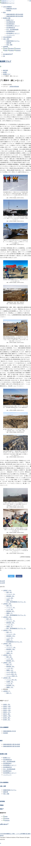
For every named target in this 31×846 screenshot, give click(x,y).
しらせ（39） (10, 598)
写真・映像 (9, 44)
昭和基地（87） (10, 611)
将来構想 (8, 10)
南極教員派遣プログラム (12, 41)
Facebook (19, 576)
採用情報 (5, 46)
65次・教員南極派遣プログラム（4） (16, 628)
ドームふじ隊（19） (11, 679)
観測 (4, 12)
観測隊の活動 (6, 18)
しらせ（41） (10, 668)
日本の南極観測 (7, 6)
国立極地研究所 (7, 54)
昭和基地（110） (10, 636)
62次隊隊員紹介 (10, 31)
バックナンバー (10, 35)
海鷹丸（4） (9, 626)
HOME (6, 70)
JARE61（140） (7, 662)
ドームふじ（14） (11, 634)
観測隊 (5, 72)
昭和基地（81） (10, 660)
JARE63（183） (7, 643)
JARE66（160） (7, 603)
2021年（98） (7, 714)
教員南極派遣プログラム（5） (14, 641)
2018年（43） (7, 719)
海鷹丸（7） (9, 613)
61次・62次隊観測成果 (12, 29)
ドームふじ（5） (10, 594)
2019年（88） (7, 718)
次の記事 (2, 583)
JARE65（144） (7, 617)
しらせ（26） (10, 659)
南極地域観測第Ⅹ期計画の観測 (14, 14)
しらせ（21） (10, 624)
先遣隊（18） (10, 681)
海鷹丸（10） (10, 687)
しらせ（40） (10, 609)
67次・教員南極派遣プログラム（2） (16, 602)
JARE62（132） (7, 655)
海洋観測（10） (10, 685)
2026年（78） (7, 704)
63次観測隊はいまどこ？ (13, 25)
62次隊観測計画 (10, 27)
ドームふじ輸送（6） (12, 676)
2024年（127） (7, 708)
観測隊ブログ (10, 20)
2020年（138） (7, 716)
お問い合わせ (3, 824)
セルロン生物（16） (11, 674)
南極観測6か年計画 (11, 8)
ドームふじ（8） (10, 621)
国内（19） (9, 605)
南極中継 (8, 43)
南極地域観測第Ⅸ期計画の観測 (14, 16)
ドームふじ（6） (10, 607)
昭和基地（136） (10, 649)
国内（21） (9, 619)
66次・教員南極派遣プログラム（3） (16, 615)
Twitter (11, 576)
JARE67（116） (7, 590)
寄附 (1, 809)
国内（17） (9, 632)
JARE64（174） (7, 630)
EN (4, 56)
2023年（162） (7, 710)
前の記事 (2, 581)
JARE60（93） (7, 678)
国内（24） (9, 592)
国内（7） (9, 693)
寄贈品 (2, 805)
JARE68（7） (7, 691)
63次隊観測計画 (10, 22)
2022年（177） (7, 712)
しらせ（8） (9, 651)
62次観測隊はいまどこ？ (13, 33)
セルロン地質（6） (11, 672)
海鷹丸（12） (10, 670)
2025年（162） (7, 706)
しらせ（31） (10, 638)
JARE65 (11, 86)
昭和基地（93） (10, 622)
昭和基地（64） (10, 666)
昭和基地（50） (10, 596)
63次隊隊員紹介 (10, 24)
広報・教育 (6, 39)
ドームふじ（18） (11, 647)
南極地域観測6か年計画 (9, 731)
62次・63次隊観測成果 (9, 761)
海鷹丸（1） (9, 600)
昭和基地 (16, 86)
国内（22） (9, 657)
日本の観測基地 (7, 37)
